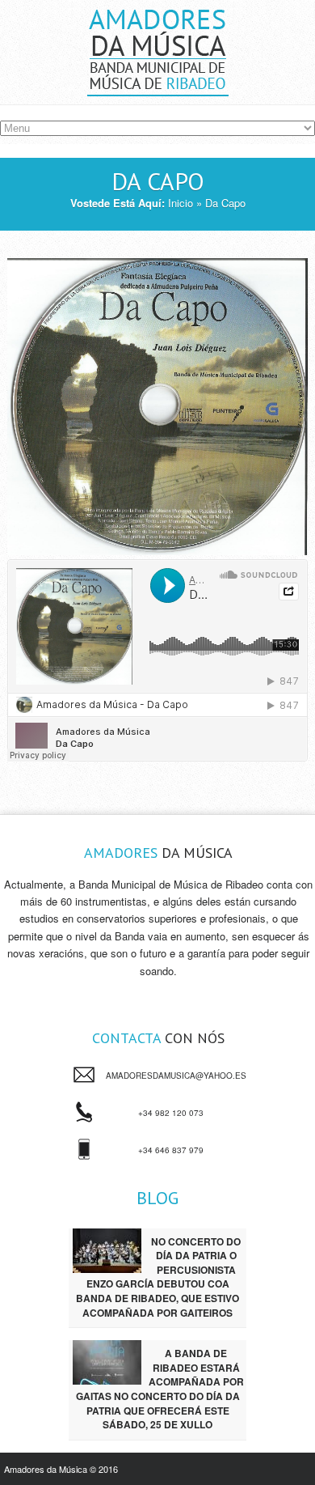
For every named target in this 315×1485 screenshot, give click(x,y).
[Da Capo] (157, 406)
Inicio (180, 202)
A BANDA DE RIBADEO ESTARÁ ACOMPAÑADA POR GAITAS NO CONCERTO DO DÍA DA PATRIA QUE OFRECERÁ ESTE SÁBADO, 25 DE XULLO (160, 1389)
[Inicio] (158, 87)
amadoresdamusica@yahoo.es (176, 1075)
